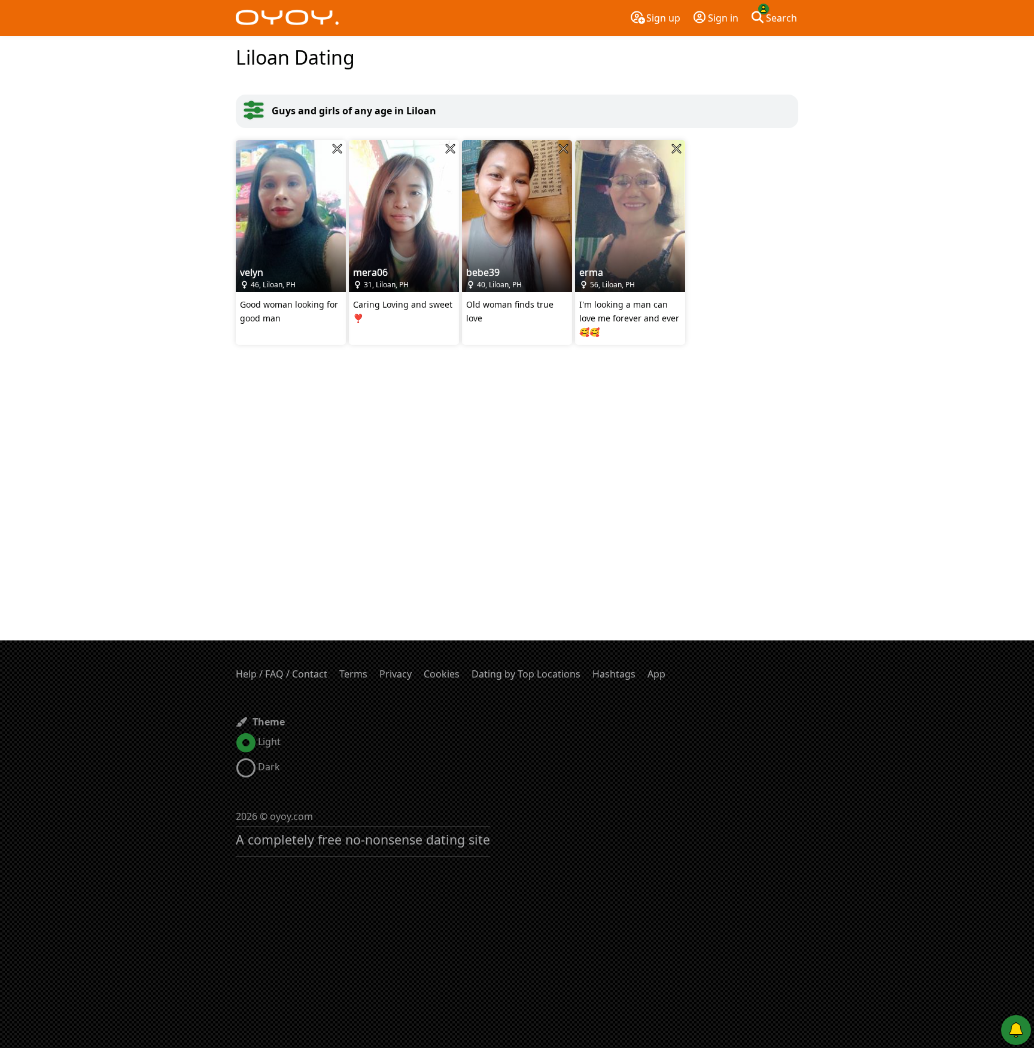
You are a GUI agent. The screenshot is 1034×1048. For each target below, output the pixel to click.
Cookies (442, 674)
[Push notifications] (1016, 1030)
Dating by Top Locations (526, 674)
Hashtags (613, 674)
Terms (353, 674)
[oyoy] (287, 18)
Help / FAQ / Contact (281, 674)
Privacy (395, 674)
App (656, 674)
